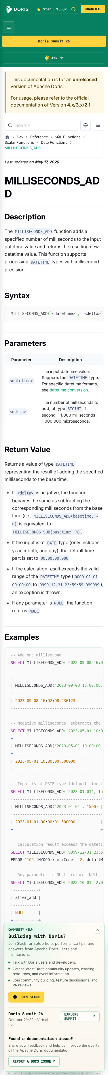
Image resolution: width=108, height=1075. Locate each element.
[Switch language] (85, 125)
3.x (79, 105)
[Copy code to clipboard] (96, 313)
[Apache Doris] (17, 9)
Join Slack (30, 997)
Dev (20, 137)
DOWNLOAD (93, 9)
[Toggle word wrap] (86, 313)
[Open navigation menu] (8, 27)
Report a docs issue (34, 1061)
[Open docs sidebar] (98, 125)
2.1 (87, 105)
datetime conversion (69, 389)
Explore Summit (79, 1016)
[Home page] (7, 137)
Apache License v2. (39, 1073)
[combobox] (41, 125)
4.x (70, 105)
